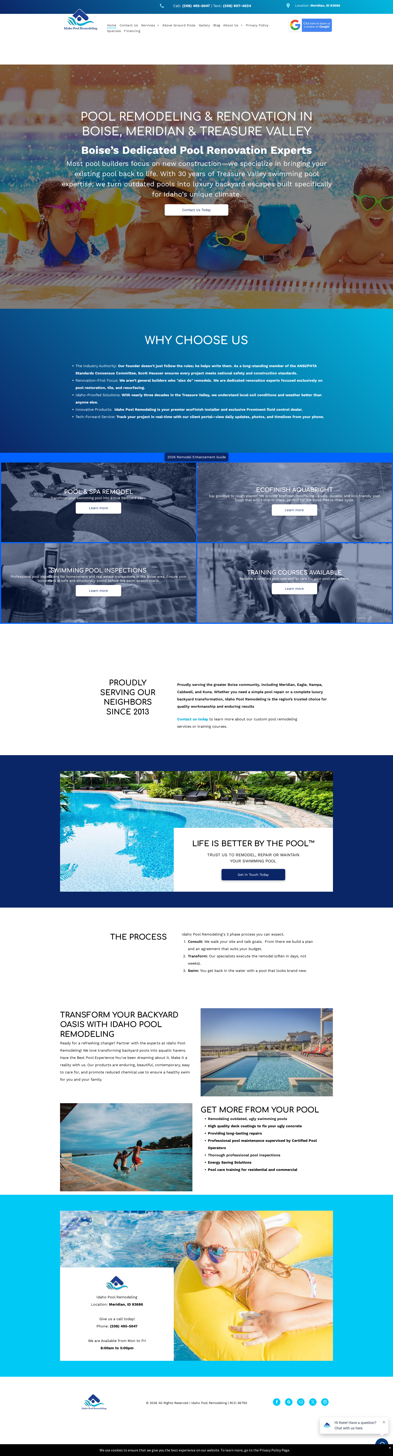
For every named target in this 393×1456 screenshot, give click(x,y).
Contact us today (192, 719)
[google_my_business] (288, 1402)
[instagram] (325, 1402)
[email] (301, 1402)
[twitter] (313, 1402)
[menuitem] (112, 25)
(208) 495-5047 (124, 1326)
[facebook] (276, 1402)
